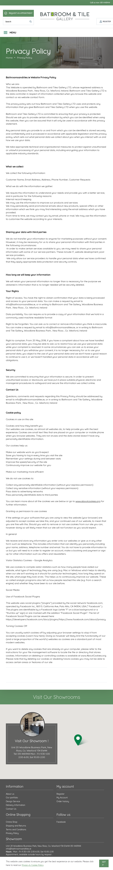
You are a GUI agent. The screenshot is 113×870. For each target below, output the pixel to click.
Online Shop (11, 822)
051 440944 (75, 846)
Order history (62, 801)
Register (60, 794)
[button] (82, 740)
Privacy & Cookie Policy (33, 865)
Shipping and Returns (16, 825)
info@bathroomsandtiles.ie (18, 848)
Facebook (61, 822)
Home (9, 57)
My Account (62, 797)
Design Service (13, 801)
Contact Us (11, 809)
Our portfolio (12, 797)
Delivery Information (15, 805)
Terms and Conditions (16, 829)
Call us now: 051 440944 (100, 2)
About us (10, 794)
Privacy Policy (12, 833)
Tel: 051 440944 (22, 753)
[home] (65, 16)
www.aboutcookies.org (87, 501)
